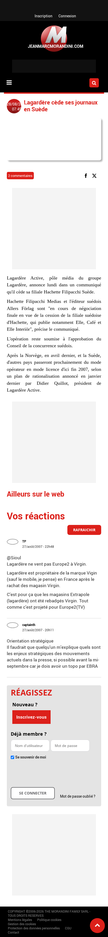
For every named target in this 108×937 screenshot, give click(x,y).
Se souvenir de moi (30, 757)
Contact (13, 932)
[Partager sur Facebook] (87, 175)
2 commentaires (20, 175)
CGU (68, 928)
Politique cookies (49, 920)
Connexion (67, 15)
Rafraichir (84, 529)
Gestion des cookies (22, 924)
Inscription (43, 15)
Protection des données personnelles (34, 928)
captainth (28, 625)
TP (24, 541)
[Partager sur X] (95, 175)
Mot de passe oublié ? (77, 796)
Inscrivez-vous (31, 717)
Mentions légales (20, 920)
